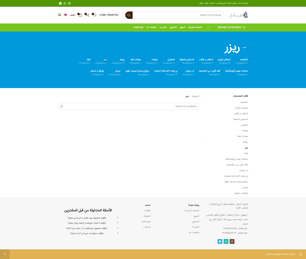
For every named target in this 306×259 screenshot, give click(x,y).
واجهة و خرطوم (241, 193)
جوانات (245, 131)
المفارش (244, 125)
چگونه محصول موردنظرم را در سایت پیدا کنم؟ (86, 228)
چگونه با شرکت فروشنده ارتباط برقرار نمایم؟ (87, 223)
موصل (245, 187)
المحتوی (195, 222)
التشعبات (244, 102)
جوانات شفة (243, 136)
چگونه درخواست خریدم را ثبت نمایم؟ (86, 233)
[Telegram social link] (60, 3)
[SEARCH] (129, 15)
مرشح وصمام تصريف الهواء (236, 182)
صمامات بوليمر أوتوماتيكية (236, 159)
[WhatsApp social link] (65, 3)
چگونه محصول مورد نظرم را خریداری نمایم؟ (86, 218)
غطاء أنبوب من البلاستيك (237, 165)
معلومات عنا (194, 232)
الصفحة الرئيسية (192, 211)
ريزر (246, 148)
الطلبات (147, 211)
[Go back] (244, 48)
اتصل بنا (195, 227)
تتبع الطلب (146, 222)
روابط (245, 142)
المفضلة (147, 216)
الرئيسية (195, 96)
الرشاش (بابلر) (241, 108)
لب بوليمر (244, 170)
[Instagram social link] (69, 3)
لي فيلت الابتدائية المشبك (236, 176)
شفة (246, 153)
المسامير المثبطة (240, 119)
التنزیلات (147, 227)
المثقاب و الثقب (241, 114)
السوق (196, 216)
